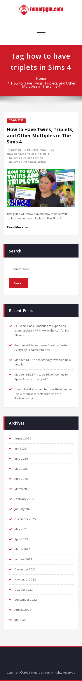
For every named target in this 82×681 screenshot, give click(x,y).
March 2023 (22, 549)
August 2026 (22, 438)
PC (29, 150)
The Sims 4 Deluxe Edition (25, 158)
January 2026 (23, 509)
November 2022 (25, 579)
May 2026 (21, 469)
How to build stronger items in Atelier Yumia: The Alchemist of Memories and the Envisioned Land (43, 393)
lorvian (16, 150)
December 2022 (25, 569)
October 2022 (23, 589)
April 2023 (21, 539)
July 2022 (20, 620)
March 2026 (22, 489)
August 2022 (22, 610)
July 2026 (20, 448)
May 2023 (21, 529)
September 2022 (25, 600)
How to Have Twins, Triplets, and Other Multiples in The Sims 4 (43, 85)
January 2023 (23, 559)
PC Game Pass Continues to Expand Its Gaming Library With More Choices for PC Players (41, 330)
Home (41, 78)
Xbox (43, 150)
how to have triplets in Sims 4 (28, 154)
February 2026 (24, 499)
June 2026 (21, 458)
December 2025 (25, 519)
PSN (35, 150)
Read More (15, 227)
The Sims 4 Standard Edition (27, 162)
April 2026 (21, 479)
